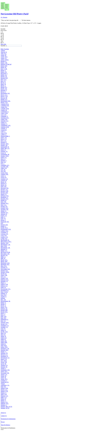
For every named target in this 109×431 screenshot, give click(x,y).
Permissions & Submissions (8, 419)
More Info (3, 44)
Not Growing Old (15, 14)
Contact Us (4, 415)
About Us (3, 412)
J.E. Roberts (4, 17)
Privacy (3, 422)
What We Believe (5, 425)
